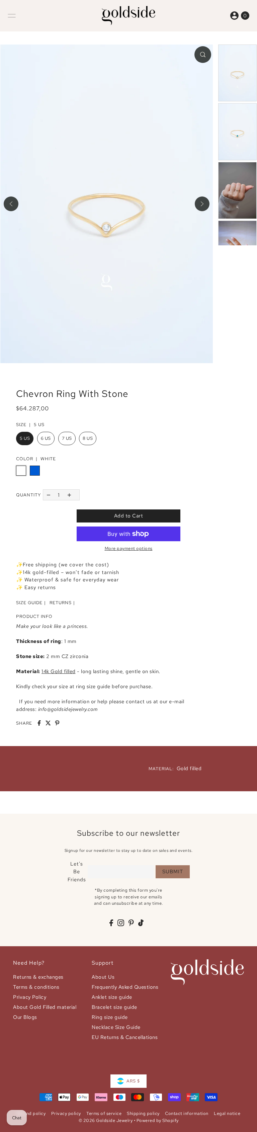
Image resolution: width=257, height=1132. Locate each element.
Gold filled (189, 768)
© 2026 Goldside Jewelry (106, 1120)
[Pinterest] (131, 922)
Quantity (28, 495)
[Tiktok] (141, 922)
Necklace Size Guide (116, 1027)
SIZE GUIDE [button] (29, 602)
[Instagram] (120, 922)
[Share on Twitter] (48, 723)
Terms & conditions (36, 987)
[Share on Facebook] (39, 723)
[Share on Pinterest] (57, 723)
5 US (25, 438)
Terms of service (103, 1113)
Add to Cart (128, 515)
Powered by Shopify (158, 1120)
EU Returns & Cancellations (125, 1037)
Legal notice (227, 1113)
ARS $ (133, 1081)
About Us (103, 977)
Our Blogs (25, 1017)
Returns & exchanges (38, 977)
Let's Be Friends (77, 872)
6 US (46, 438)
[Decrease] (48, 495)
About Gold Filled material (44, 1007)
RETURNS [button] (61, 602)
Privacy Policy (29, 997)
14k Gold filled (58, 671)
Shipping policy (143, 1113)
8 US (88, 438)
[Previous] (11, 203)
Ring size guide (110, 1017)
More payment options (129, 548)
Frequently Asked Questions (125, 987)
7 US (67, 438)
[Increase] (69, 495)
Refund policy (31, 1113)
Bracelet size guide (114, 1007)
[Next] (202, 203)
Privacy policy (66, 1113)
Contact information (186, 1113)
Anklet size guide (112, 997)
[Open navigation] (12, 15)
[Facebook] (111, 922)
